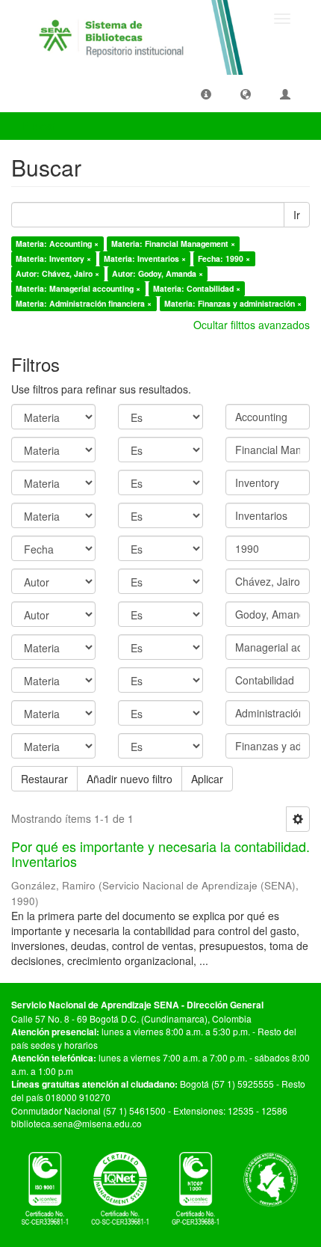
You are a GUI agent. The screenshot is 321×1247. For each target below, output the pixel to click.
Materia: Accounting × (57, 243)
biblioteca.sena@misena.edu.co (76, 1123)
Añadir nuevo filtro (129, 778)
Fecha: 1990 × (224, 258)
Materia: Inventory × (53, 258)
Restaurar (44, 778)
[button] (206, 93)
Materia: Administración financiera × (84, 303)
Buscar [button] (40, 125)
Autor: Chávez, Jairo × (57, 273)
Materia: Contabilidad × (196, 288)
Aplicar (207, 778)
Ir (296, 214)
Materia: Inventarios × (145, 258)
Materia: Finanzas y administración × (233, 303)
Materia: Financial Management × (173, 243)
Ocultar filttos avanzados (251, 324)
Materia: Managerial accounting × (78, 288)
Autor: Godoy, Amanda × (157, 273)
